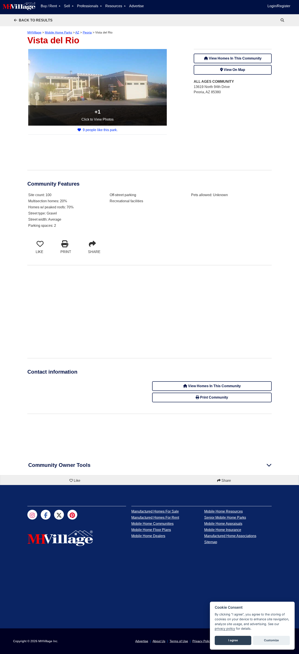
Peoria (87, 32)
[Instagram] (32, 515)
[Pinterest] (72, 515)
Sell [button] (67, 6)
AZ (77, 32)
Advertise (136, 6)
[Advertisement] (233, 129)
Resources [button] (114, 6)
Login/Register (278, 6)
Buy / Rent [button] (49, 6)
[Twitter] (59, 515)
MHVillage (34, 32)
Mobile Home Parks (58, 32)
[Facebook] (46, 515)
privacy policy (225, 628)
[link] (282, 20)
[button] (33, 20)
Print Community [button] (213, 397)
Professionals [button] (88, 6)
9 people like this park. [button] (100, 130)
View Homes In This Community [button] (235, 58)
